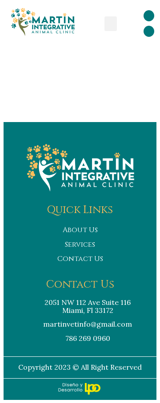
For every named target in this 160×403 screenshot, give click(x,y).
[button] (110, 23)
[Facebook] (149, 15)
